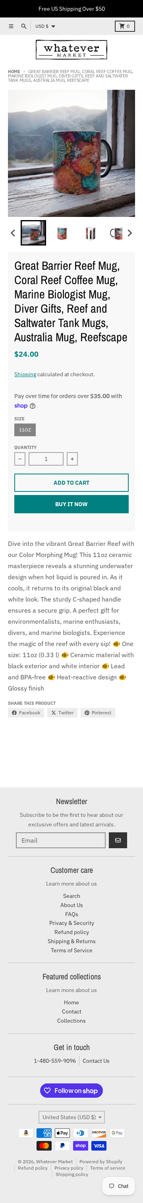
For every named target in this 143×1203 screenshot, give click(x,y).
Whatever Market (54, 1161)
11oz (25, 430)
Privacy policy (68, 1168)
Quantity (25, 447)
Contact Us (96, 1060)
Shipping (25, 374)
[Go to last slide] (13, 233)
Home (14, 71)
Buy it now (71, 504)
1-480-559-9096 (55, 1060)
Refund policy (33, 1168)
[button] (33, 233)
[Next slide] (129, 233)
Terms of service (108, 1168)
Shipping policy (72, 1174)
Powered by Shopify (100, 1161)
